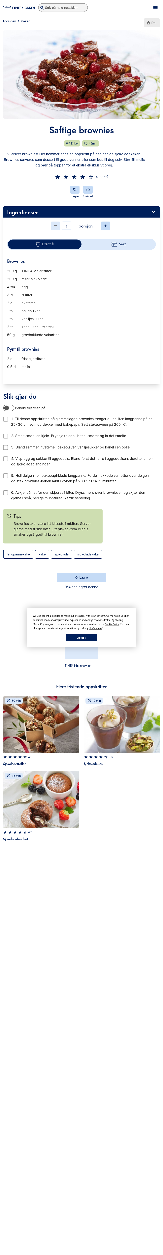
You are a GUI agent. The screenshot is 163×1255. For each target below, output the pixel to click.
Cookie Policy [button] (112, 624)
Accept (81, 637)
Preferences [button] (95, 628)
